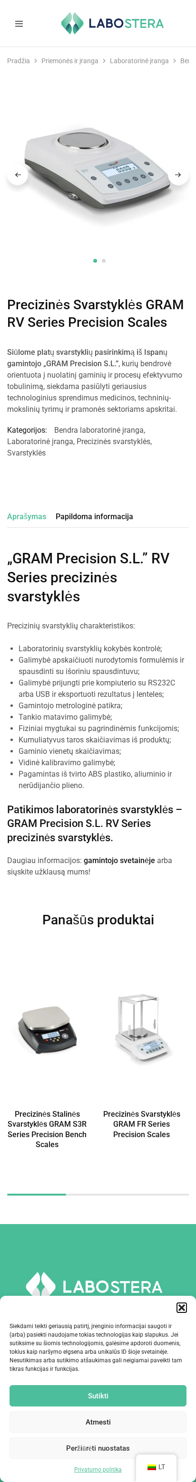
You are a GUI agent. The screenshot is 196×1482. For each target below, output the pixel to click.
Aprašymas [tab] (26, 516)
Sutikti (98, 1396)
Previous (17, 174)
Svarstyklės (26, 452)
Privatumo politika (98, 1469)
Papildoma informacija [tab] (94, 516)
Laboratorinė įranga (139, 61)
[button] (181, 1307)
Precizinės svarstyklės (113, 441)
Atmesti (98, 1422)
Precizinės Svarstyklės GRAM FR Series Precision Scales (141, 1124)
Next (178, 174)
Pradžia (18, 61)
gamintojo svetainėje (119, 860)
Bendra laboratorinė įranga (99, 430)
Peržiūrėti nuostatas (98, 1448)
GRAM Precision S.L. (55, 823)
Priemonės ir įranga (69, 61)
